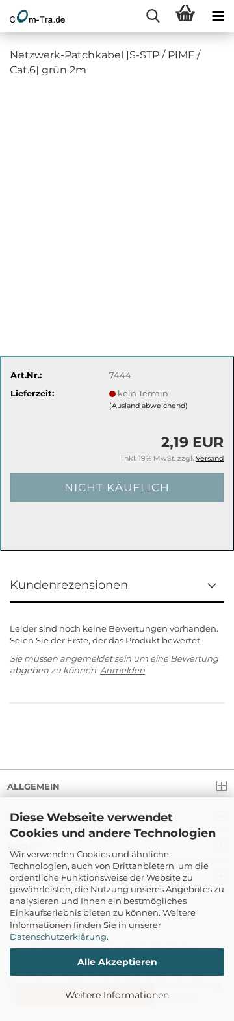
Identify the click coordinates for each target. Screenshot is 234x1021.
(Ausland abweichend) (148, 405)
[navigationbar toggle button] (218, 16)
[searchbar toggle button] (152, 16)
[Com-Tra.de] (32, 16)
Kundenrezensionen (69, 585)
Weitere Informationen (117, 995)
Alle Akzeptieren (117, 962)
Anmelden (122, 670)
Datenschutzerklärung (58, 936)
